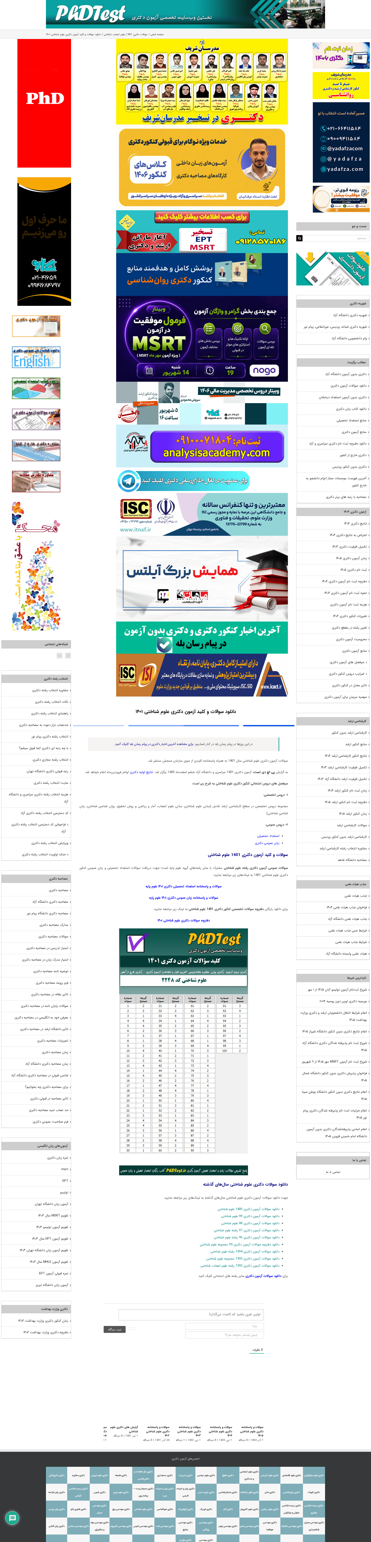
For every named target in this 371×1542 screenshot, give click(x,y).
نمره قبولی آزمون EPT (53, 1273)
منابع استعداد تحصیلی (351, 420)
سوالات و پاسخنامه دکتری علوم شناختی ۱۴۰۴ (216, 1429)
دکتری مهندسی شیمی (143, 1526)
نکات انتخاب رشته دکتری (51, 701)
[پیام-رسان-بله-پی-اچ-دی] (202, 623)
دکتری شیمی (99, 1492)
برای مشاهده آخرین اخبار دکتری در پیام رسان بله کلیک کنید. (153, 744)
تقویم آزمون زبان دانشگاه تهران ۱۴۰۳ (44, 1250)
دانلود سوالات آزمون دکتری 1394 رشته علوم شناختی (244, 1251)
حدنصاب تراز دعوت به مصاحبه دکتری (43, 725)
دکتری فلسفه (121, 1475)
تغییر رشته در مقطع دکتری (349, 627)
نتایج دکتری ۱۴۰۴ (355, 523)
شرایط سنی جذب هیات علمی (347, 930)
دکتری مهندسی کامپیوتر (121, 1526)
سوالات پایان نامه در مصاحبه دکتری (44, 1006)
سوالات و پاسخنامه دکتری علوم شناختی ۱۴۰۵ (251, 1431)
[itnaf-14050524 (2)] (202, 494)
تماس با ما (333, 1172)
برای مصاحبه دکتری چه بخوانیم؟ (46, 1087)
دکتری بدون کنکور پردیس (349, 466)
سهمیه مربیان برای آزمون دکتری (345, 697)
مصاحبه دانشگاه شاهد (352, 860)
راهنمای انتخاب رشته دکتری (49, 713)
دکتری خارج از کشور (353, 455)
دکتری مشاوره (78, 1475)
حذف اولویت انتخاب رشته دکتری (44, 854)
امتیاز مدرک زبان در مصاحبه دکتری (45, 959)
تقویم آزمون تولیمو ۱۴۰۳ (52, 1227)
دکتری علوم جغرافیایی (314, 1475)
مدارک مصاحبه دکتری (54, 925)
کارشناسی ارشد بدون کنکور (349, 732)
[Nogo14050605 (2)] (202, 297)
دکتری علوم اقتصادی (291, 1475)
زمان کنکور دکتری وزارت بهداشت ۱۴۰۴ (43, 1320)
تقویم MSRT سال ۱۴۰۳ (53, 1215)
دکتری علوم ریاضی (269, 1509)
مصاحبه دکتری (58, 890)
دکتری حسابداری (165, 1475)
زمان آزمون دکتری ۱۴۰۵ (351, 558)
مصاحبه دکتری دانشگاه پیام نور (47, 913)
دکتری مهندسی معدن (249, 1526)
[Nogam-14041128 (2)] (202, 126)
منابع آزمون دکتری (354, 432)
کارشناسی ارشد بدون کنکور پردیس (344, 836)
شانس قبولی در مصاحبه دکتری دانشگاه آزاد (39, 1075)
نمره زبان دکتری (57, 1157)
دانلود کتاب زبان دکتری (351, 408)
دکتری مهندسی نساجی (78, 1526)
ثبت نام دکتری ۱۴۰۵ (354, 569)
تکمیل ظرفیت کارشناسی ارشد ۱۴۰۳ (344, 767)
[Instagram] (68, 656)
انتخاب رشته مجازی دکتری (50, 759)
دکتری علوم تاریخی (270, 1475)
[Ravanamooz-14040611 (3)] (202, 254)
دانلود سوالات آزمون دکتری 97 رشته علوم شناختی (246, 1230)
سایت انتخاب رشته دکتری (51, 782)
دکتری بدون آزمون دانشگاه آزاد (345, 374)
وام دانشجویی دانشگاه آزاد (349, 338)
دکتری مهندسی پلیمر (228, 1526)
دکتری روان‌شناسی (291, 1492)
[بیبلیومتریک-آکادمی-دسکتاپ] (202, 426)
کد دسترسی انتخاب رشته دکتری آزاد (44, 813)
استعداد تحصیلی (268, 836)
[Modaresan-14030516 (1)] (202, 40)
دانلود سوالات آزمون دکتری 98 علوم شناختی (250, 1223)
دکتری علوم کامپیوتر (249, 1509)
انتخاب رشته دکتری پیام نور (50, 736)
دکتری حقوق (228, 1475)
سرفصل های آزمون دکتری (347, 662)
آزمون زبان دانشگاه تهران (51, 1204)
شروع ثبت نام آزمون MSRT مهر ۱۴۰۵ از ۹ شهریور (334, 1061)
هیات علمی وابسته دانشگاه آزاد (346, 953)
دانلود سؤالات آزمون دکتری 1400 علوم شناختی (248, 1209)
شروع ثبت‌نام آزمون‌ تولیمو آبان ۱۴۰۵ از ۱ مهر (337, 989)
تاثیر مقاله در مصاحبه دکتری (49, 994)
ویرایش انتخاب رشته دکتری (49, 843)
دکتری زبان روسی (57, 1509)
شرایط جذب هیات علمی (351, 942)
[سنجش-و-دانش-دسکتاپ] (202, 211)
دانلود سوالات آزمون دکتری (263, 1276)
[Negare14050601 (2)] (202, 383)
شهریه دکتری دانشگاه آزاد (350, 315)
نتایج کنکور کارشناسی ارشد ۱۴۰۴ (346, 755)
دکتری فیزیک (206, 1509)
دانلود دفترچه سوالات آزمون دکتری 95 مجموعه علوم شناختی (239, 1244)
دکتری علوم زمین (121, 1492)
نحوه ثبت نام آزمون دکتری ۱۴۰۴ (345, 593)
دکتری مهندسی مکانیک (291, 1526)
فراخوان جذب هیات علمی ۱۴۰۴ (347, 907)
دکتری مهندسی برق (121, 1509)
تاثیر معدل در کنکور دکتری (349, 685)
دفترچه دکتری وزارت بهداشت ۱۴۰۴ (45, 1332)
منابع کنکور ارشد (356, 744)
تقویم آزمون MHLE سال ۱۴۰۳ (49, 1261)
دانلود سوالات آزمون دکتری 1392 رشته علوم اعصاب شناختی (240, 1265)
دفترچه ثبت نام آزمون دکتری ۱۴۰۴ (344, 581)
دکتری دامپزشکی (56, 1475)
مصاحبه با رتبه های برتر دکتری (346, 497)
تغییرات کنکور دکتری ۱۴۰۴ (350, 616)
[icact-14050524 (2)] (202, 655)
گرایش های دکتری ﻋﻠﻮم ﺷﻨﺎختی (119, 1429)
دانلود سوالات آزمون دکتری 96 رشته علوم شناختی (246, 1237)
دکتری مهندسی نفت (165, 1526)
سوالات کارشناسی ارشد (352, 825)
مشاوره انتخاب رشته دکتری (50, 690)
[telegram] (183, 468)
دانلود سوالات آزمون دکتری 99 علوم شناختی (250, 1216)
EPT (65, 1180)
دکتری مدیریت (185, 1475)
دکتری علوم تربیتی (99, 1475)
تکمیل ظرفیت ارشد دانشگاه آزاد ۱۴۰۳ (342, 779)
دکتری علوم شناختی (143, 1509)
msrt (64, 1169)
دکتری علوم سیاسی (206, 1475)
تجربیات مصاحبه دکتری (52, 1040)
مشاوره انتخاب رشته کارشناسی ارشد (343, 848)
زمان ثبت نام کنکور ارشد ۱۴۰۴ (347, 790)
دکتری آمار (228, 1509)
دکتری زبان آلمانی (57, 1526)
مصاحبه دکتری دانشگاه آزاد (50, 901)
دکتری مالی (270, 1492)
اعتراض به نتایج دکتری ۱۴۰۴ (348, 535)
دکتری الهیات (314, 1492)
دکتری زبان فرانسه (56, 1492)
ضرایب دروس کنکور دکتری (346, 673)
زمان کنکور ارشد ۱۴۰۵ (353, 813)
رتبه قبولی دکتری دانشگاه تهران (47, 771)
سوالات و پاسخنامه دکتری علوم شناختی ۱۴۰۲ (151, 1429)
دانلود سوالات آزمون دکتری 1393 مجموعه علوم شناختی (242, 1258)
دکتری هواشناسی (165, 1509)
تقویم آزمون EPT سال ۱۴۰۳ (50, 1238)
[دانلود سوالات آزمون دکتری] (333, 254)
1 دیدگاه (177, 1436)
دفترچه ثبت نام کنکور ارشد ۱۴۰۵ (346, 802)
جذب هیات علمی (356, 895)
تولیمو (64, 1192)
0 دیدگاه (243, 1440)
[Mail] (59, 656)
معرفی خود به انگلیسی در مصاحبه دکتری (41, 1017)
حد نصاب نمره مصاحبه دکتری (48, 1110)
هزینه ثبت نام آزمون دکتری (348, 604)
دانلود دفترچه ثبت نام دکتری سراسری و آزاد (337, 443)
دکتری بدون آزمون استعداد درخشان (342, 397)
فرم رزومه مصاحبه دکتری (52, 982)
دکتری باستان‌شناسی (228, 1492)
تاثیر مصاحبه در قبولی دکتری (49, 1098)
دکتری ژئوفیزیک (185, 1509)
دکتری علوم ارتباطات (249, 1492)
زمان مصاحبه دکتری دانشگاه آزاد (46, 1063)
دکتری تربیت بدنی (206, 1492)
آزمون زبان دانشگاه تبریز (52, 1285)
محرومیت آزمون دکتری (351, 639)
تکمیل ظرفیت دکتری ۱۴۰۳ (349, 546)
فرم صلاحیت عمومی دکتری (50, 1121)
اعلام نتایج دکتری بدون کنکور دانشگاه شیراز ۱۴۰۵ (334, 1031)
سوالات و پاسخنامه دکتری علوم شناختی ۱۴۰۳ (183, 1429)
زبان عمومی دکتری (267, 843)
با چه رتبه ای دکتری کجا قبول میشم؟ (43, 748)
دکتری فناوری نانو (78, 1509)
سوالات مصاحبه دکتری (53, 936)
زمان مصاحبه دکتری (55, 1052)
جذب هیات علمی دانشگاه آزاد (347, 919)
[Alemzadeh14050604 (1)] (202, 537)
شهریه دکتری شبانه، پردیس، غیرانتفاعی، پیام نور (335, 326)
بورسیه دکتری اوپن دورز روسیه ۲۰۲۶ (343, 1001)
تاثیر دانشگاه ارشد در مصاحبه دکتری (44, 1029)
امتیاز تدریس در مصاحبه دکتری (47, 948)
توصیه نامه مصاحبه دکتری (50, 971)
